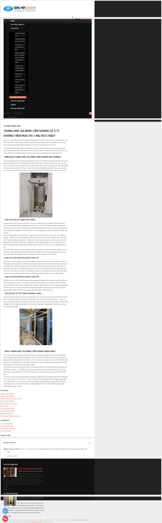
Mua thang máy (9, 376)
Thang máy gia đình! (36, 522)
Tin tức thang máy (7, 424)
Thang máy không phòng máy (11, 416)
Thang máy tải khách (8, 396)
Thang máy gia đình (7, 394)
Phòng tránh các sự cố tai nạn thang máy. (31, 499)
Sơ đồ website (5, 431)
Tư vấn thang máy (7, 426)
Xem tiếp (8, 489)
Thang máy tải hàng (7, 408)
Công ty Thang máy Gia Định (80, 520)
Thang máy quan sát (7, 411)
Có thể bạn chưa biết (8, 428)
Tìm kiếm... (18, 113)
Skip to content (12, 117)
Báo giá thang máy (7, 413)
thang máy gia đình (18, 287)
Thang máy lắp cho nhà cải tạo (11, 399)
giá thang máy (32, 223)
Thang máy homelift (7, 401)
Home (22, 449)
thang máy (64, 249)
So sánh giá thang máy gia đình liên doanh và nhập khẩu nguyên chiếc (30, 470)
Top (8, 452)
